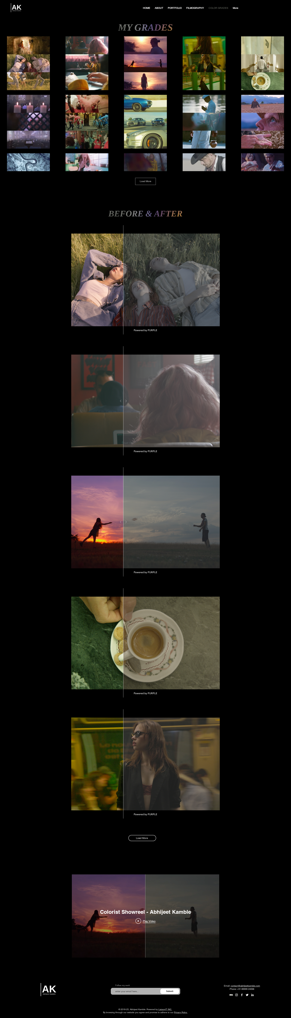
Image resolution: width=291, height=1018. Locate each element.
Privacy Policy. (180, 1012)
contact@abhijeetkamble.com (245, 986)
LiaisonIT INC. (165, 1009)
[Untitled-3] (231, 995)
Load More (145, 181)
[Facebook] (242, 995)
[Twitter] (247, 995)
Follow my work (122, 985)
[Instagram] (236, 995)
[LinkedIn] (252, 995)
